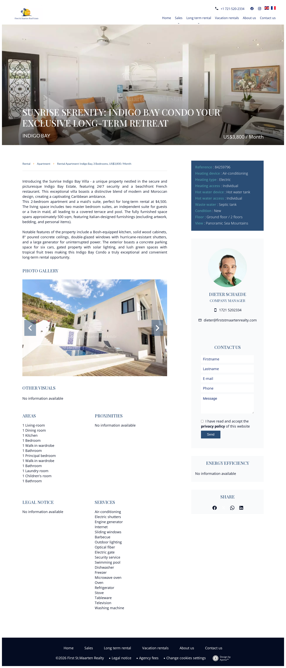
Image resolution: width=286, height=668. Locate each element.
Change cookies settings (186, 658)
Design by (225, 658)
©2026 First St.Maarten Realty (80, 658)
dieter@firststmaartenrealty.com (230, 320)
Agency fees (149, 658)
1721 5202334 (230, 310)
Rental (26, 163)
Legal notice (121, 658)
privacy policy (213, 426)
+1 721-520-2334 (232, 9)
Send (210, 434)
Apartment (43, 163)
